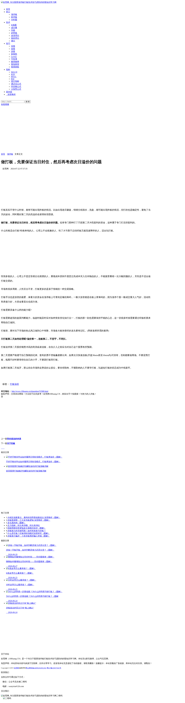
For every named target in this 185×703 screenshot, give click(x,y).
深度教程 (12, 94)
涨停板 (14, 14)
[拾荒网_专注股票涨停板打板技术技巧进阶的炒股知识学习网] (28, 2)
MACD (14, 72)
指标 (8, 69)
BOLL (13, 76)
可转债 (14, 59)
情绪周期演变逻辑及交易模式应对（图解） (27, 528)
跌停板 (14, 17)
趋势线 (14, 33)
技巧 (8, 43)
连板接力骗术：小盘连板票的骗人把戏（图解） (29, 536)
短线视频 (5, 104)
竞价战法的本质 (14, 439)
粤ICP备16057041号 (54, 668)
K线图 (14, 25)
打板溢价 (14, 384)
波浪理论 (15, 35)
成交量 (14, 28)
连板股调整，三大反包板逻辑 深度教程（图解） (29, 520)
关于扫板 (11, 443)
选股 (13, 51)
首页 (8, 9)
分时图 (14, 20)
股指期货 (15, 64)
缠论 (13, 41)
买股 (13, 46)
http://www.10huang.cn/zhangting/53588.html (30, 391)
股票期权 (15, 67)
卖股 (13, 49)
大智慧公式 (16, 89)
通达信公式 (16, 84)
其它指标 (15, 81)
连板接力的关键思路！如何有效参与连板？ (27, 531)
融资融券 (15, 62)
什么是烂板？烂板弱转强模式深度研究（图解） (29, 533)
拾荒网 (16, 668)
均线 (13, 30)
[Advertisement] (76, 135)
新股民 (14, 54)
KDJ (13, 74)
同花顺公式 (16, 86)
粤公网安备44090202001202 (36, 668)
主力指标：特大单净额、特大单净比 (24, 525)
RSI (12, 79)
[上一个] (2, 448)
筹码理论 (15, 38)
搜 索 (28, 102)
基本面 (9, 92)
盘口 (8, 12)
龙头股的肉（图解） (17, 523)
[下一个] (4, 448)
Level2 (14, 56)
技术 (8, 22)
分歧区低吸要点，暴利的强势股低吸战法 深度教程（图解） (34, 517)
